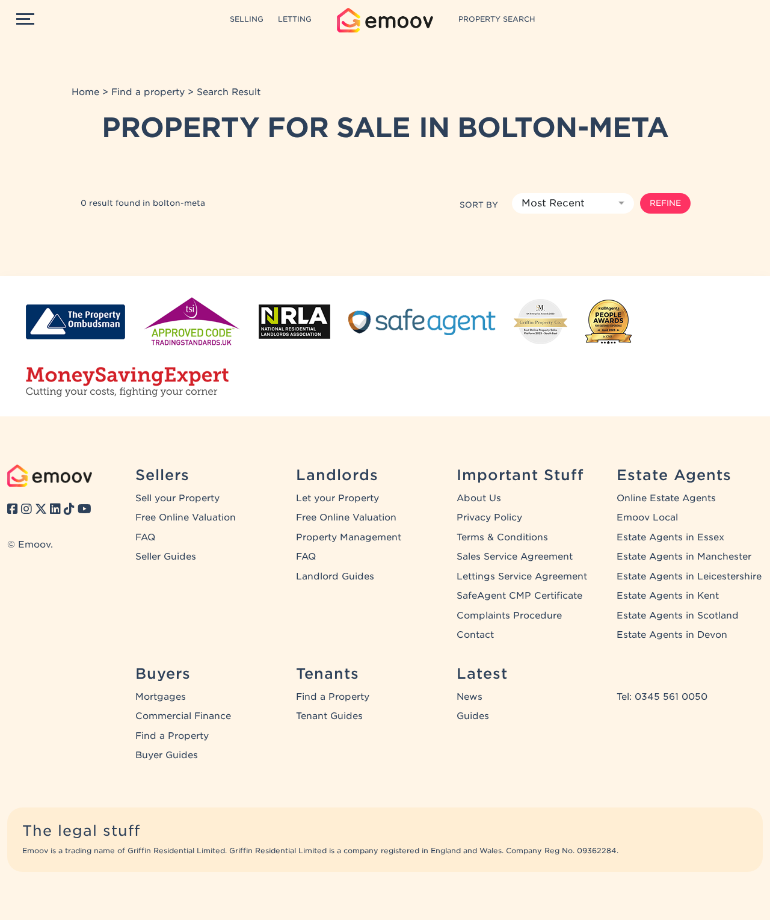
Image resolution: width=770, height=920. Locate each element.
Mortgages (160, 696)
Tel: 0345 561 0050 (662, 696)
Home (85, 92)
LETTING (295, 18)
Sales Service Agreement (515, 556)
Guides (473, 716)
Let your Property (337, 498)
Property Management (348, 537)
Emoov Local (647, 517)
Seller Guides (165, 556)
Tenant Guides (329, 716)
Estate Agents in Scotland (678, 615)
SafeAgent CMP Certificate (519, 595)
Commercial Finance (183, 716)
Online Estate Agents (666, 498)
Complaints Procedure (509, 615)
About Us (479, 498)
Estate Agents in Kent (668, 595)
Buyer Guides (166, 755)
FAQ (145, 537)
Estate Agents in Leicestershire (689, 576)
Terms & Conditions (502, 537)
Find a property (148, 92)
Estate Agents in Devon (672, 634)
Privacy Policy (489, 517)
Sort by (479, 204)
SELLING (246, 18)
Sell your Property (177, 498)
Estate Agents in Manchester (684, 556)
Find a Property (172, 735)
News (469, 696)
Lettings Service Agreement (522, 576)
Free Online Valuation (185, 517)
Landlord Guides (335, 576)
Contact (475, 634)
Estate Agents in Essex (670, 537)
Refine (665, 203)
